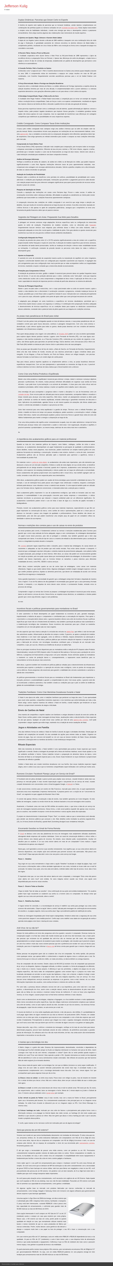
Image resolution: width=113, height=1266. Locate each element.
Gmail (22, 834)
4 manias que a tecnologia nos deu (33, 1042)
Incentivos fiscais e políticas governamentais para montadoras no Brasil (47, 608)
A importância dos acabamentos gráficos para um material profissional (46, 439)
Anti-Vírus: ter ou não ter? (28, 928)
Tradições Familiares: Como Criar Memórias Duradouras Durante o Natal (49, 692)
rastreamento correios (86, 1143)
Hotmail (69, 784)
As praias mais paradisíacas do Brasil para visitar (38, 316)
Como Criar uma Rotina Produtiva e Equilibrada (38, 374)
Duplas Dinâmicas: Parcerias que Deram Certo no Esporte (43, 20)
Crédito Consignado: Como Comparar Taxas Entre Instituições (43, 123)
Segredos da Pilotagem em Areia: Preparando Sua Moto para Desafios (48, 217)
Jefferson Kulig (15, 6)
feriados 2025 (63, 334)
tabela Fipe (70, 632)
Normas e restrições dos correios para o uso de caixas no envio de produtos (50, 525)
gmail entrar (51, 1093)
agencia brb (24, 134)
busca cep (50, 946)
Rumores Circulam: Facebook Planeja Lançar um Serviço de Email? (46, 774)
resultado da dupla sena (70, 28)
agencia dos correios (81, 720)
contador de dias (23, 394)
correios (23, 546)
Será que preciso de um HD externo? (32, 1130)
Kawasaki (92, 225)
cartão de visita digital (39, 462)
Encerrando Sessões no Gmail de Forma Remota (39, 828)
